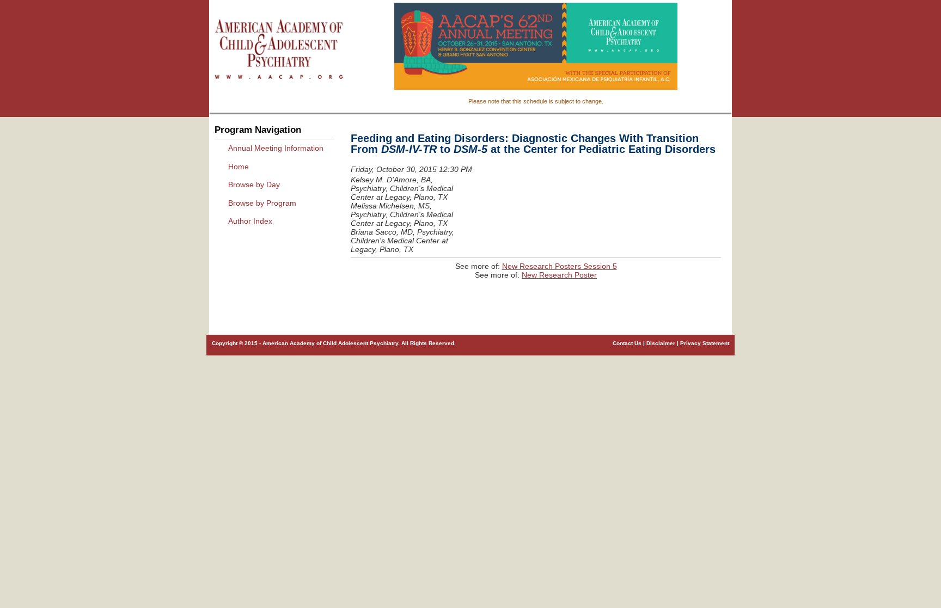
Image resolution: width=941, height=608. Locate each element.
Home (238, 166)
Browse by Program (262, 203)
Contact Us (627, 343)
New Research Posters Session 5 (559, 266)
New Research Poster (559, 275)
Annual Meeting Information (275, 148)
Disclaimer (660, 343)
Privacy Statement (704, 343)
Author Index (250, 221)
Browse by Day (254, 184)
